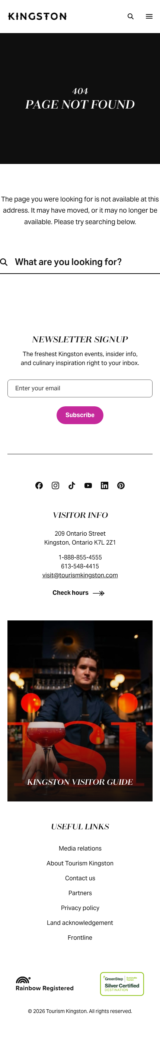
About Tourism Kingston (80, 863)
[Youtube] (88, 485)
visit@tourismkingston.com (80, 575)
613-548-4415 (80, 566)
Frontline (80, 938)
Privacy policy (80, 908)
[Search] (130, 16)
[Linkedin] (104, 485)
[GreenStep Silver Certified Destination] (122, 984)
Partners (80, 893)
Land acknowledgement (80, 923)
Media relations (80, 848)
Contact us (80, 878)
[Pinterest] (120, 485)
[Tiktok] (71, 485)
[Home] (37, 16)
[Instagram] (55, 485)
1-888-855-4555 (80, 557)
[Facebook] (39, 485)
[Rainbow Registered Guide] (44, 984)
